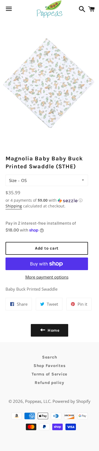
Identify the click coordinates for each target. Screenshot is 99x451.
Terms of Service (49, 374)
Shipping (14, 206)
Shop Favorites (50, 365)
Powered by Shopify (71, 401)
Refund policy (49, 382)
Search (49, 357)
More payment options (46, 277)
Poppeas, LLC (37, 401)
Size (12, 180)
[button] (47, 200)
